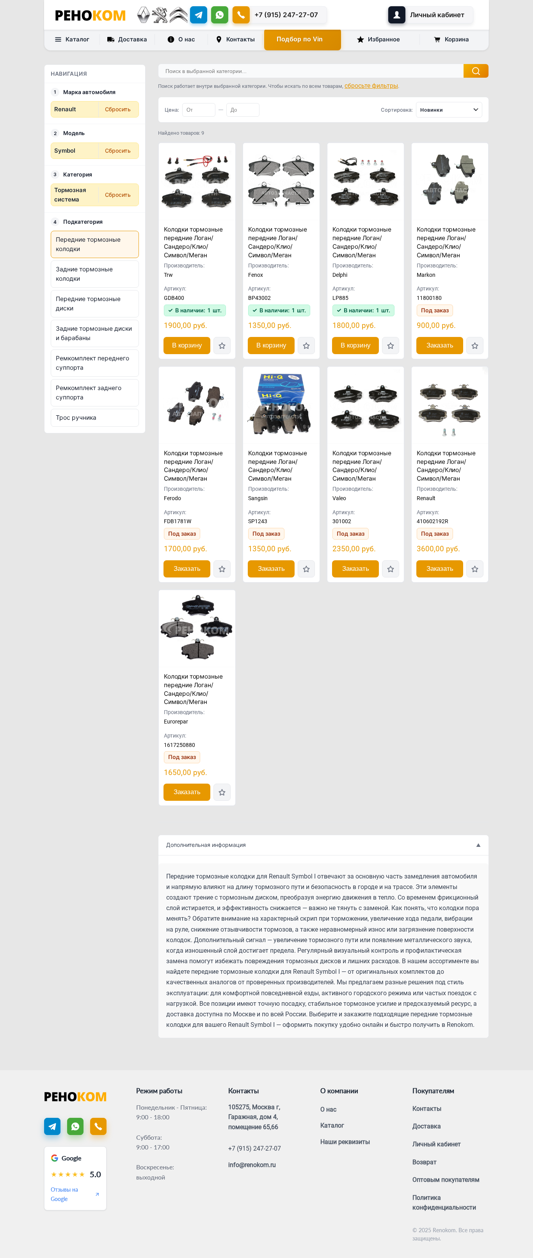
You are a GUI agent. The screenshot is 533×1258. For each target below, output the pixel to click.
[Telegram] (198, 14)
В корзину (187, 345)
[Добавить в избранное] (222, 345)
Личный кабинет (436, 1144)
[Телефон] (98, 1126)
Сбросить (118, 109)
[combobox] (449, 110)
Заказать (439, 345)
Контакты (240, 39)
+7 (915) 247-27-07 (254, 1148)
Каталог (77, 39)
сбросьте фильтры (371, 85)
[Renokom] (90, 15)
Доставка (132, 39)
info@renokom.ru (252, 1165)
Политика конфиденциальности (444, 1203)
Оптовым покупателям (446, 1179)
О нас (186, 39)
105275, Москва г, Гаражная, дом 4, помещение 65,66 (254, 1117)
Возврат (424, 1162)
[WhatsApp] (219, 14)
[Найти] (476, 71)
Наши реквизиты (345, 1142)
